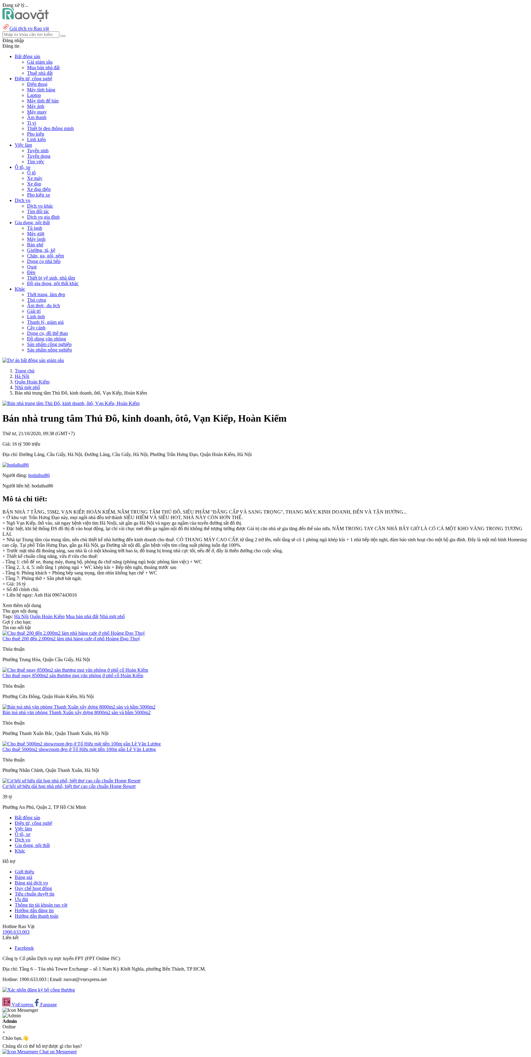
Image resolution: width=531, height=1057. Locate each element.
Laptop (34, 95)
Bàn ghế (35, 244)
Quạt (32, 266)
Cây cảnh (36, 327)
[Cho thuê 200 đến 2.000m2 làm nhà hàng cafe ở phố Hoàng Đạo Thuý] (73, 633)
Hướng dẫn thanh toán (36, 916)
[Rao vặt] (25, 20)
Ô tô (31, 172)
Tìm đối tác (38, 211)
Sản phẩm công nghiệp (49, 344)
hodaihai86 (39, 475)
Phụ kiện (35, 134)
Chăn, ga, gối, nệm (45, 255)
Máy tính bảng (41, 89)
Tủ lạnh (34, 228)
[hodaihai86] (15, 464)
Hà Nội (22, 376)
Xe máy (34, 178)
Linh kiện (36, 139)
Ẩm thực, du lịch (43, 305)
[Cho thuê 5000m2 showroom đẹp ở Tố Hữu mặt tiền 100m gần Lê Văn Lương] (81, 743)
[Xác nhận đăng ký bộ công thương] (38, 989)
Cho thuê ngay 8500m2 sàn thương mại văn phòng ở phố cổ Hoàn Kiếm (72, 675)
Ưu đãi (21, 899)
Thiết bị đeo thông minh (50, 128)
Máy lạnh (36, 239)
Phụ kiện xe (38, 194)
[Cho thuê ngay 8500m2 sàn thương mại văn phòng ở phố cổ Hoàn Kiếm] (75, 670)
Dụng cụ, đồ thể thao (47, 333)
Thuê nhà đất (40, 73)
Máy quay (37, 111)
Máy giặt (35, 233)
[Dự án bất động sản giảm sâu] (33, 360)
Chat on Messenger (57, 1051)
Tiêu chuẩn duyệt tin (34, 893)
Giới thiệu (24, 871)
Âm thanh (36, 117)
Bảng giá (23, 877)
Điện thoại (37, 84)
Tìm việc (35, 161)
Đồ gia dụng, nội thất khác (53, 283)
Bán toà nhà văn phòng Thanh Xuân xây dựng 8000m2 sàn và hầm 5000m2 (76, 712)
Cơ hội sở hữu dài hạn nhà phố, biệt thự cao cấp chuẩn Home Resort (69, 786)
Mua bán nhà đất (43, 67)
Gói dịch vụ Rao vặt (29, 28)
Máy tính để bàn (43, 100)
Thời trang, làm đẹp (46, 294)
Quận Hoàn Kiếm (32, 381)
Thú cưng (36, 300)
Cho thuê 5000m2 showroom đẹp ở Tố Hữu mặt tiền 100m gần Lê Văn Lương (79, 749)
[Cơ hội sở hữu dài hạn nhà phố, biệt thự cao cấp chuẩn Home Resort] (71, 780)
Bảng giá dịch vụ (31, 882)
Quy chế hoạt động (33, 888)
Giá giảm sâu (40, 62)
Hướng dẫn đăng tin (34, 910)
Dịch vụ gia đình (43, 217)
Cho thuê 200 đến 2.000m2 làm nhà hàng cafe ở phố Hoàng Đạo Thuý (71, 638)
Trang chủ (24, 370)
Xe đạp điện (39, 189)
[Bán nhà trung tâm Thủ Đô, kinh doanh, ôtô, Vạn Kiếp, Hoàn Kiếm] (71, 403)
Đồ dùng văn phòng (46, 338)
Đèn (31, 272)
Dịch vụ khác (40, 206)
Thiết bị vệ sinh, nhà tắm (51, 277)
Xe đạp (34, 183)
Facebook (24, 948)
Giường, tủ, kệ (41, 250)
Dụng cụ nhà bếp (44, 261)
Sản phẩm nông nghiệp (49, 349)
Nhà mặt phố (27, 387)
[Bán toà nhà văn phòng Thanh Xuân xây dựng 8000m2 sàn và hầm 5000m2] (78, 706)
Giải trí (34, 311)
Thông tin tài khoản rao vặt (41, 905)
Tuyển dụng (38, 156)
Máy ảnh (35, 106)
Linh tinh (36, 316)
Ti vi (31, 122)
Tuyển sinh (38, 150)
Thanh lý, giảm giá (45, 322)
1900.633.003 (16, 932)
